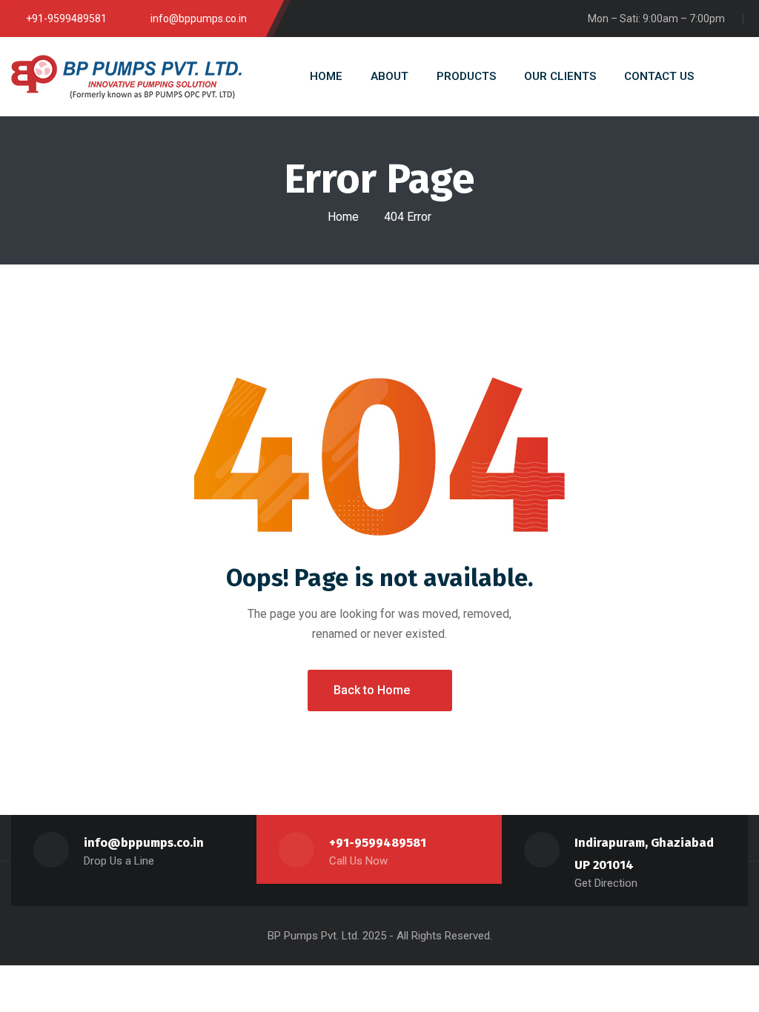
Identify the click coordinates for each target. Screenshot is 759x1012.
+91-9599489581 (377, 843)
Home (343, 217)
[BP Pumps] (126, 77)
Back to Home (372, 690)
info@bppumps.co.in (144, 843)
